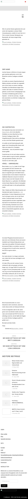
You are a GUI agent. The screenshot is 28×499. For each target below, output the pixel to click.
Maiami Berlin (6, 132)
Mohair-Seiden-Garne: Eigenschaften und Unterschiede (18, 363)
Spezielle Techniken (6, 439)
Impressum (4, 462)
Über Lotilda (4, 434)
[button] (26, 8)
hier (12, 181)
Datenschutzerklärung (6, 457)
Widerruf (3, 452)
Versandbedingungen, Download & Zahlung (12, 455)
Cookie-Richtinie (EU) (6, 460)
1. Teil (21, 192)
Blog (2, 436)
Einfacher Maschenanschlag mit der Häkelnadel (19, 372)
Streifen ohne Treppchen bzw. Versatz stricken (18, 393)
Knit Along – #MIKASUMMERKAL (17, 401)
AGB (2, 450)
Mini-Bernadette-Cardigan (12, 275)
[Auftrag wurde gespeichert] (6, 363)
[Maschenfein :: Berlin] (17, 328)
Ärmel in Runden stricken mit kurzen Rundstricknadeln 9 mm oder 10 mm (18, 383)
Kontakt (3, 447)
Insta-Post (11, 166)
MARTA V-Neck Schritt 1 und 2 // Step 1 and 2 (18, 410)
